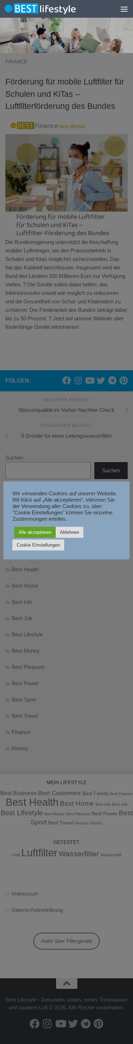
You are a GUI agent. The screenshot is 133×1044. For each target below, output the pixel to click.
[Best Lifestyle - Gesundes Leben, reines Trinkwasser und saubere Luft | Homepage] (52, 8)
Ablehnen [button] (69, 532)
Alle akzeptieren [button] (34, 532)
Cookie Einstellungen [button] (38, 545)
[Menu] (124, 9)
